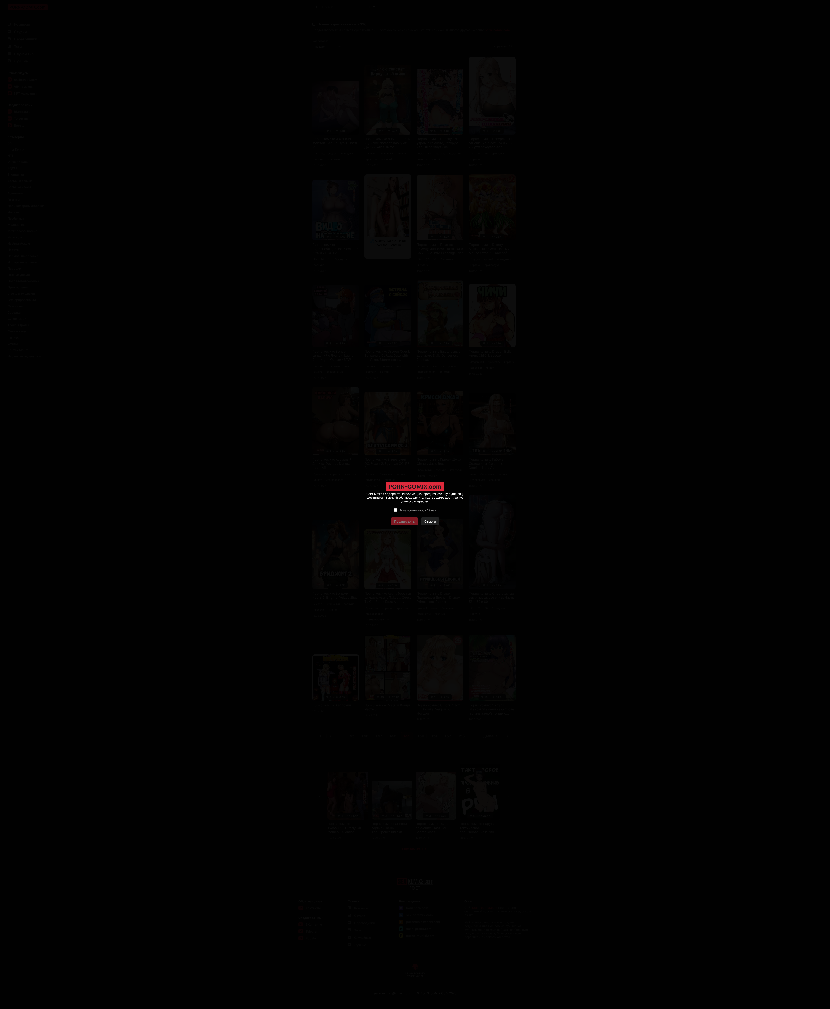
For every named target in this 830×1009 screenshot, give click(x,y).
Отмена (430, 521)
